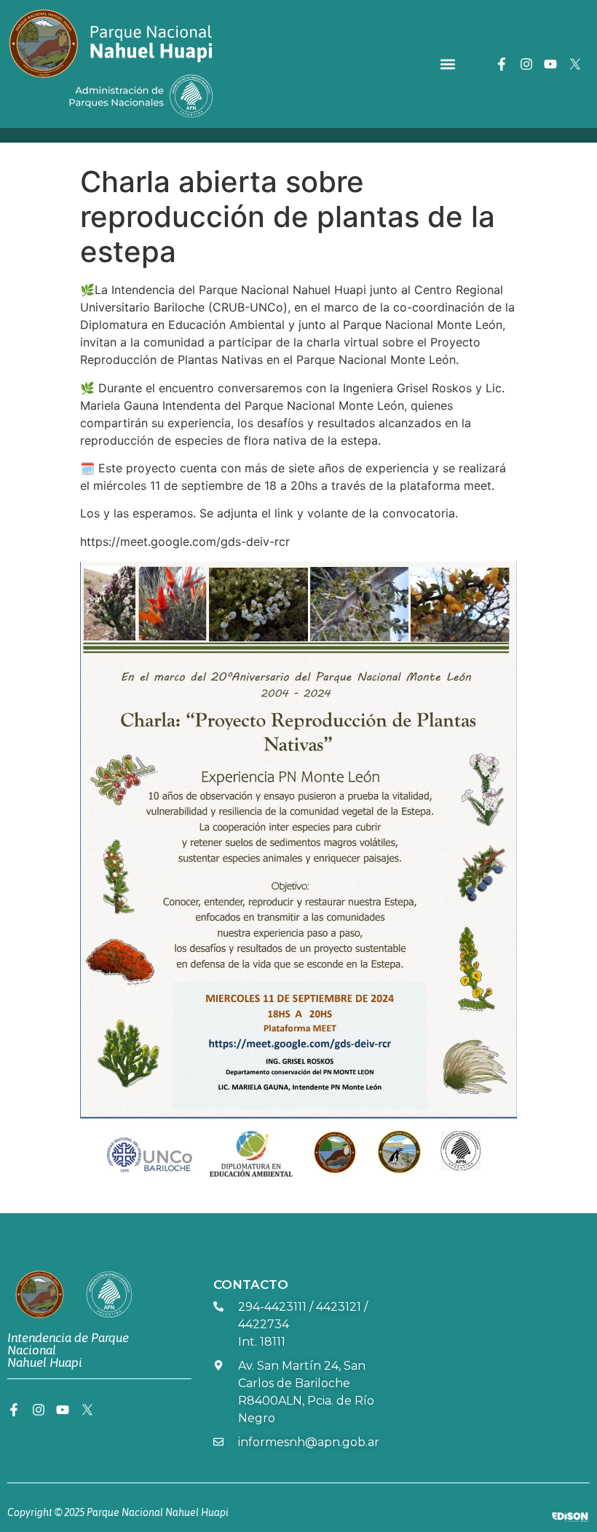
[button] (448, 64)
